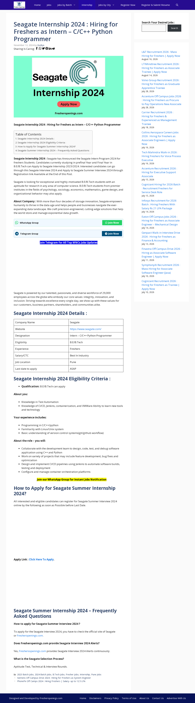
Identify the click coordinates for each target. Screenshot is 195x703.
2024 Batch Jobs (43, 674)
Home (37, 4)
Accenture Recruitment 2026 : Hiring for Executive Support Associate (159, 172)
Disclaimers (95, 698)
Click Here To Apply (41, 559)
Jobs (49, 4)
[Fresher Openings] (19, 5)
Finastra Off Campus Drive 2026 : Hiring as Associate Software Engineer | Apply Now (161, 252)
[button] (177, 5)
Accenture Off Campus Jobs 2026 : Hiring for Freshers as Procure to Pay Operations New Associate (161, 100)
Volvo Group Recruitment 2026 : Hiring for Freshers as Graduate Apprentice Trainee (161, 84)
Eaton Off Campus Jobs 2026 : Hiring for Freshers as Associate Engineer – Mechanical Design (161, 220)
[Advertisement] (68, 269)
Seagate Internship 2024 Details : (36, 138)
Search (174, 28)
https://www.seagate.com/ (85, 329)
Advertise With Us (176, 698)
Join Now (113, 222)
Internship (87, 4)
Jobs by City (104, 4)
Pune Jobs (96, 674)
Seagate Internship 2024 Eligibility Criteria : (42, 142)
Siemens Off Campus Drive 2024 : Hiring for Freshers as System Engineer (54, 677)
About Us (144, 698)
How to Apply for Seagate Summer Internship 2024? (47, 146)
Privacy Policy (111, 698)
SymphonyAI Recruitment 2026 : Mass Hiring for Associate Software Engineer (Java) (161, 268)
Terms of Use (129, 698)
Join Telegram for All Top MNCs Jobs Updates (69, 242)
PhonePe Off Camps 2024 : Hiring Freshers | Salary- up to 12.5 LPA (51, 681)
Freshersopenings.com (32, 651)
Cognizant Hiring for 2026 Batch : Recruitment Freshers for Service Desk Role (161, 188)
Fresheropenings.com (30, 635)
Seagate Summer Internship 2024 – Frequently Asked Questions (53, 150)
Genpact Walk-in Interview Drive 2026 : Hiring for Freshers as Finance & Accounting (161, 236)
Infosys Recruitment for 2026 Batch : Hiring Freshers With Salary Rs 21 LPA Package (159, 204)
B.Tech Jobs (59, 674)
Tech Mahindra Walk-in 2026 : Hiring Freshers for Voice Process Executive (161, 156)
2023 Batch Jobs (25, 674)
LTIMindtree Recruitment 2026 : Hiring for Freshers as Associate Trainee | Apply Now (161, 68)
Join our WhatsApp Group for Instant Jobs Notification (71, 479)
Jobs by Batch (64, 4)
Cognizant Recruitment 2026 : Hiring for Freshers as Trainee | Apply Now (160, 285)
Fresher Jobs (72, 674)
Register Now (128, 4)
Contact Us (158, 698)
